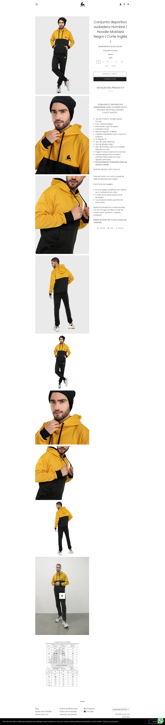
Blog (37, 709)
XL (116, 62)
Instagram (90, 709)
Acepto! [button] (155, 721)
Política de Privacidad (68, 711)
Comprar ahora (110, 79)
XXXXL (114, 66)
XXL (122, 62)
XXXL (106, 66)
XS (98, 62)
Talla (110, 58)
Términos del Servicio (68, 714)
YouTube (89, 711)
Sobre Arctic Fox (41, 714)
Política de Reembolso (69, 709)
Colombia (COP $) (119, 709)
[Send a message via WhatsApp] (160, 720)
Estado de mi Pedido (43, 711)
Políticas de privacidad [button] (110, 721)
